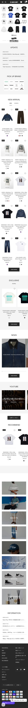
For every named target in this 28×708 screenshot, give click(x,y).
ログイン (4, 672)
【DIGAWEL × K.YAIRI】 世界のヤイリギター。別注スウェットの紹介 (13, 400)
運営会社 (4, 677)
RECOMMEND (5, 660)
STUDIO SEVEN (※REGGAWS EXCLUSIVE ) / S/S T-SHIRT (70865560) (9, 312)
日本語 (17, 685)
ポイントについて (5, 669)
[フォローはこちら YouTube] (24, 669)
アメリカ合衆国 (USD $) (8, 685)
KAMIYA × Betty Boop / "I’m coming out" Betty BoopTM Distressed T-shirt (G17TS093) (7, 194)
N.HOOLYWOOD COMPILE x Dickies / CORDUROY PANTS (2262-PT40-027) (20, 130)
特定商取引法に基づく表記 (21, 656)
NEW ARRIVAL (5, 648)
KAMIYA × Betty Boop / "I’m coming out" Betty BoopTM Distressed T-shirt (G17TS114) (7, 162)
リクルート (4, 679)
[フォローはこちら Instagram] (21, 669)
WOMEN (16, 103)
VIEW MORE (14, 269)
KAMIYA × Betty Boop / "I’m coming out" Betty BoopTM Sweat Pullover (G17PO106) (21, 161)
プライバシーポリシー (20, 659)
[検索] (5, 2)
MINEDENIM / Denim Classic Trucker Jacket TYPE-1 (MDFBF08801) (21, 226)
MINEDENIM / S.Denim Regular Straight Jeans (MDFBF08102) (7, 259)
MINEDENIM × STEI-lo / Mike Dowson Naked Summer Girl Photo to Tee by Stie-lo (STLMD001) (7, 227)
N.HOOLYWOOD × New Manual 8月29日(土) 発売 (13, 354)
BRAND (3, 655)
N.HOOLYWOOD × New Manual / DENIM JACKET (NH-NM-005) (7, 130)
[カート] (25, 2)
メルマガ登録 (4, 667)
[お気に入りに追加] (12, 110)
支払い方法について (20, 653)
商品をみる (14, 35)
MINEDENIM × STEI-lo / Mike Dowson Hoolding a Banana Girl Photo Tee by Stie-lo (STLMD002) (21, 194)
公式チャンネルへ (14, 417)
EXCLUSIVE (4, 658)
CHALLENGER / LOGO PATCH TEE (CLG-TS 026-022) (20, 259)
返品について (18, 650)
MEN (11, 103)
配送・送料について (20, 648)
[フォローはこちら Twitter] (17, 669)
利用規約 (17, 662)
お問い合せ (4, 674)
